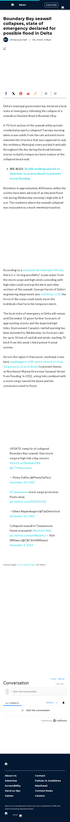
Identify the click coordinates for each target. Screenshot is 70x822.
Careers (40, 795)
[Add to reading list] (55, 93)
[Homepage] (11, 762)
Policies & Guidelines (48, 780)
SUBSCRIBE (51, 5)
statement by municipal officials (43, 270)
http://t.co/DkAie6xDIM (25, 463)
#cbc (49, 530)
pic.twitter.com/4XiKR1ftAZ (28, 501)
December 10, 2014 (22, 482)
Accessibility (13, 785)
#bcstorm (39, 530)
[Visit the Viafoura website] (60, 720)
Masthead (41, 785)
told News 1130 (51, 294)
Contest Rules (44, 790)
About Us (10, 775)
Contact (40, 775)
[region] (35, 700)
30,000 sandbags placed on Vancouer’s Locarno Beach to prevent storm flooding (35, 173)
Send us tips (12, 790)
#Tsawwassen (19, 492)
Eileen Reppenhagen (26, 565)
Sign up (61, 679)
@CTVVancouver (21, 468)
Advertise (11, 780)
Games (9, 795)
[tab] (12, 703)
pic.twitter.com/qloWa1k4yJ (28, 535)
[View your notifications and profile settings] (63, 702)
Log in (53, 679)
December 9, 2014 (21, 545)
